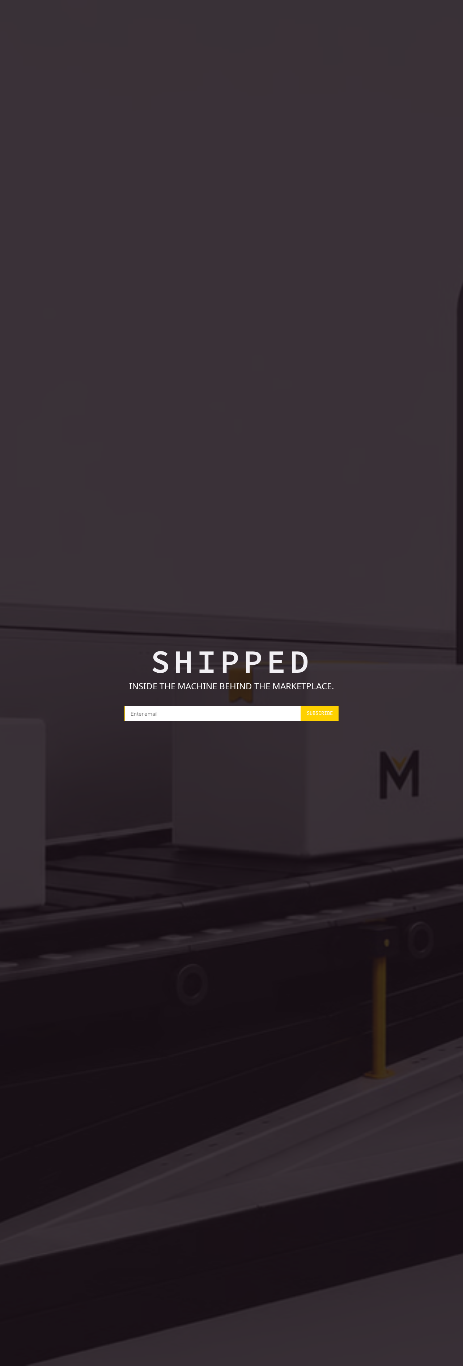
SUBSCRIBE (320, 713)
